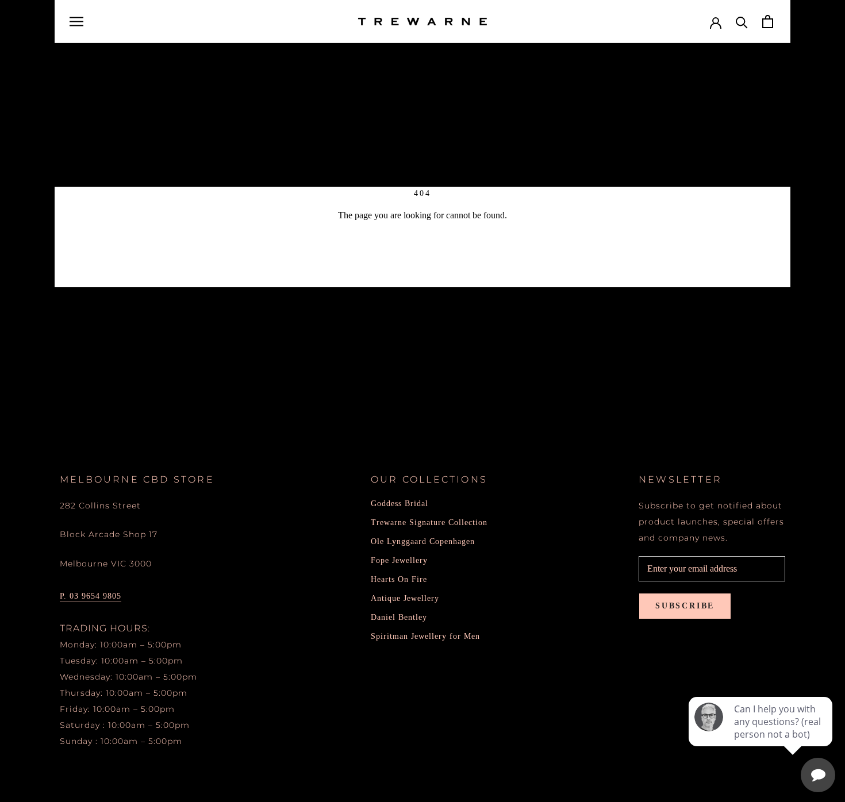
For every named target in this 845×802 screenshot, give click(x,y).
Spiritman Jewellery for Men (425, 636)
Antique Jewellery (405, 598)
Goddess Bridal (399, 503)
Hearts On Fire (399, 579)
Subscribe (685, 606)
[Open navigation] (76, 22)
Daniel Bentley (399, 617)
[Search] (742, 22)
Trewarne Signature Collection (429, 522)
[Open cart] (767, 21)
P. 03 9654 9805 (90, 596)
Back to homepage (423, 256)
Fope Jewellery (399, 560)
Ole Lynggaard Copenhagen (423, 541)
